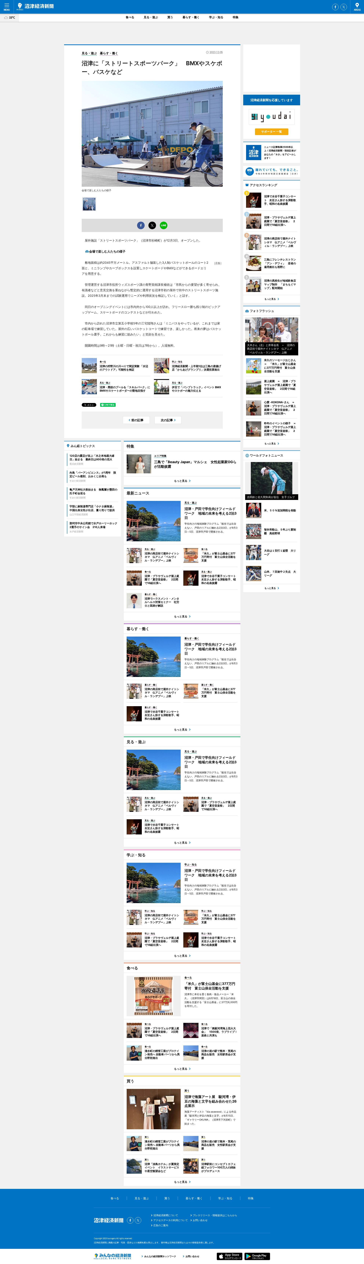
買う (170, 17)
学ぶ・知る (216, 17)
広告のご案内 (160, 1225)
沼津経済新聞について (165, 1215)
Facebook (335, 7)
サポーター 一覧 (271, 131)
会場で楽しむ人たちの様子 (107, 251)
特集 (235, 17)
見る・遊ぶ (151, 17)
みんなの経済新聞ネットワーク (112, 1256)
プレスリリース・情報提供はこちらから (215, 1215)
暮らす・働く (191, 17)
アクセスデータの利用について (170, 1220)
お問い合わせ (200, 1220)
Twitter (343, 7)
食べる (130, 17)
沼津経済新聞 (35, 6)
